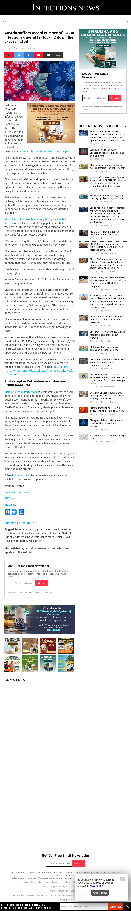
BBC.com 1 (10, 498)
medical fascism (51, 533)
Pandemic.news (21, 475)
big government (42, 529)
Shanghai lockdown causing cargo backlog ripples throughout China (107, 197)
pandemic (33, 536)
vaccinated (34, 540)
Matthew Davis (29, 48)
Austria (27, 529)
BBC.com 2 (10, 504)
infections (22, 533)
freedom (9, 533)
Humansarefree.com (16, 492)
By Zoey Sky (106, 311)
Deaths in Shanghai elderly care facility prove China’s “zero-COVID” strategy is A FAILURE (107, 395)
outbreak (20, 536)
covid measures (62, 529)
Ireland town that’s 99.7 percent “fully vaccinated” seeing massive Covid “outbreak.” (38, 370)
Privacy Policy (65, 900)
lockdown (34, 533)
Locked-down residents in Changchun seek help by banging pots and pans (107, 152)
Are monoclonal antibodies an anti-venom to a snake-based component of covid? (108, 362)
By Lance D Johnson (109, 290)
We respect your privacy (49, 878)
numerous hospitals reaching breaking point (45, 151)
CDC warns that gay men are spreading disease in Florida (104, 348)
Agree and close (100, 892)
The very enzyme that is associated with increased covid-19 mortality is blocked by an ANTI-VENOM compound (108, 282)
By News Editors (107, 341)
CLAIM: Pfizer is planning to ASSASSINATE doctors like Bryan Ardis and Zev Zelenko (106, 247)
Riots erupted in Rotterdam (20, 392)
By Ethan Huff (106, 171)
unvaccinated (19, 540)
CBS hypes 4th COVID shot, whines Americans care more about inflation (107, 335)
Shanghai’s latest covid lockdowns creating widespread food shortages (107, 423)
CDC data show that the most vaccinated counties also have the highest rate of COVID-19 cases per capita (108, 379)
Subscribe (115, 906)
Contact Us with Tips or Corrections (65, 891)
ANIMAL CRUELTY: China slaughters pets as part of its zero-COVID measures (107, 319)
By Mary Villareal (107, 326)
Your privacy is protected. (18, 592)
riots (7, 540)
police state (47, 536)
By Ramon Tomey (108, 159)
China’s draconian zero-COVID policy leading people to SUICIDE (107, 409)
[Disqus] (39, 724)
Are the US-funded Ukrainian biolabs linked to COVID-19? (104, 233)
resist (58, 536)
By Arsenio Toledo (108, 144)
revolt (66, 536)
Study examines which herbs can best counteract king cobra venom (107, 166)
